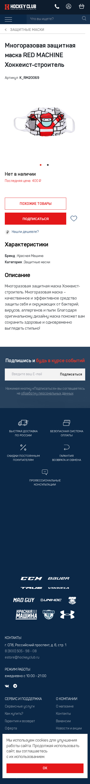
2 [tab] (48, 165)
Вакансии (63, 721)
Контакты (63, 714)
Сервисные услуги (20, 706)
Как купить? (14, 714)
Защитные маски (27, 30)
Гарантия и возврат (20, 721)
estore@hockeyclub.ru (22, 657)
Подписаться (71, 374)
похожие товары (36, 204)
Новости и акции (69, 728)
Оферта (11, 728)
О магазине (65, 706)
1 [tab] (40, 165)
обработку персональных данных (47, 393)
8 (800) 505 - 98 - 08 (21, 651)
